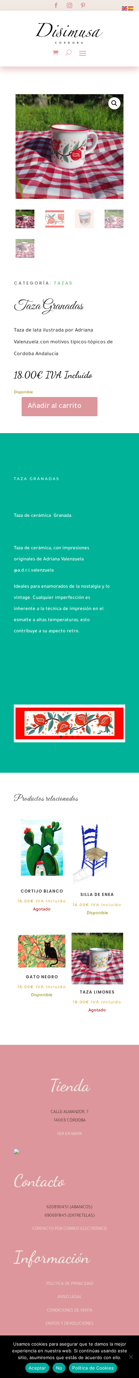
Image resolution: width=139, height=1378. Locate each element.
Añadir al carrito (54, 406)
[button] (114, 103)
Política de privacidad (69, 1284)
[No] (130, 1356)
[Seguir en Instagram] (69, 5)
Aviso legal (70, 1297)
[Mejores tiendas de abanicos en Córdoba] (35, 1152)
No (59, 1368)
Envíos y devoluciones (69, 1324)
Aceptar (37, 1368)
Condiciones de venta (69, 1310)
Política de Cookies (93, 1368)
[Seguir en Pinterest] (83, 5)
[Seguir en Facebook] (56, 5)
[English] (125, 8)
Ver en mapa (69, 1134)
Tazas (63, 283)
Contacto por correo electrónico (69, 1229)
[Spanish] (131, 8)
